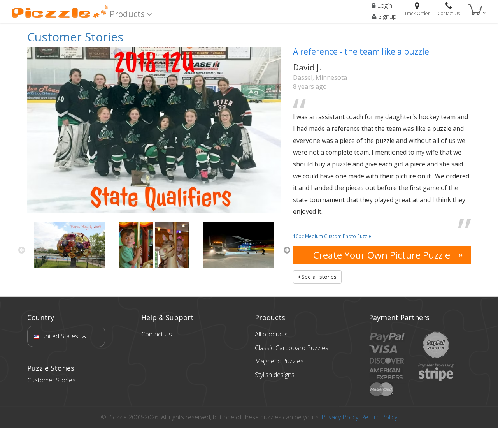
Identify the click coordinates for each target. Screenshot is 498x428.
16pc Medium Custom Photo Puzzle (332, 236)
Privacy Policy (339, 417)
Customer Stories (75, 37)
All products (271, 334)
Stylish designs (275, 374)
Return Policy (379, 417)
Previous (21, 250)
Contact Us (156, 334)
